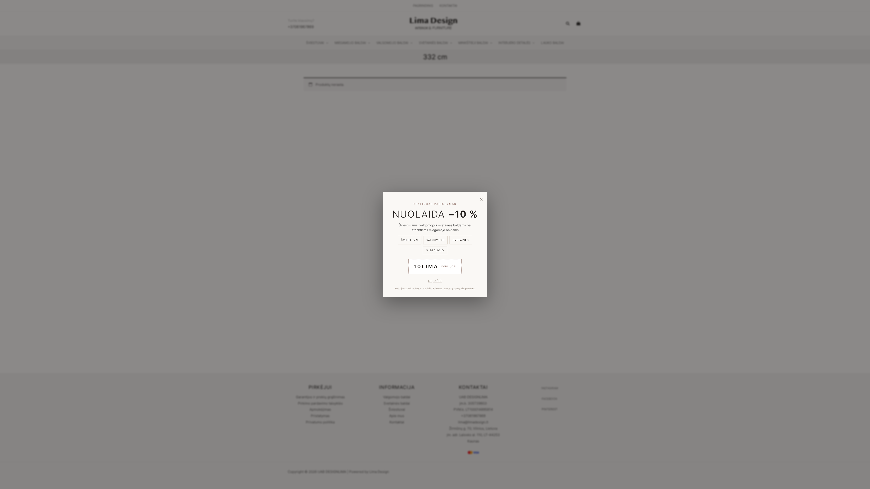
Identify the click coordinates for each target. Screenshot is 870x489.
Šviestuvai (409, 240)
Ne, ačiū (435, 281)
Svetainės (461, 240)
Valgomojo (435, 240)
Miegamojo (435, 250)
